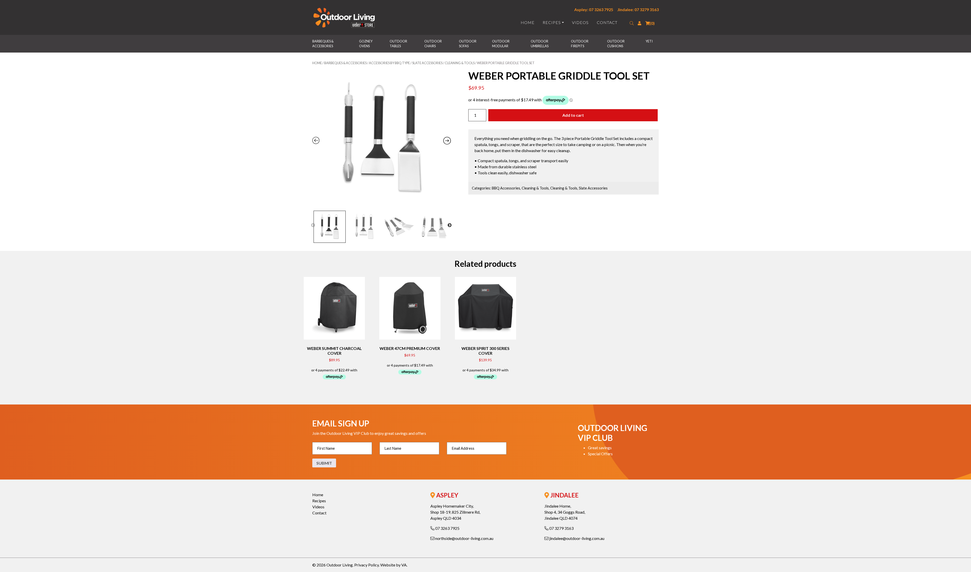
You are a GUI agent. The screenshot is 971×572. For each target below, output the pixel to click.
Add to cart (573, 115)
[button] (632, 23)
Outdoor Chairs (433, 43)
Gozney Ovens (366, 43)
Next (449, 225)
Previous (313, 225)
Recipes (552, 22)
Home (528, 22)
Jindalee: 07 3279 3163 (638, 9)
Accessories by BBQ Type (389, 63)
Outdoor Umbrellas (540, 43)
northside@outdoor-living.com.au (463, 538)
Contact (607, 22)
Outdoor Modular (501, 43)
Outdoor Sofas (468, 43)
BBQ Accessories (506, 188)
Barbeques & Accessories (323, 43)
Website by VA (393, 564)
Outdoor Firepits (580, 43)
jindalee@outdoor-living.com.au (576, 538)
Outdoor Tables (399, 43)
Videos (580, 22)
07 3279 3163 (560, 528)
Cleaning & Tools (460, 63)
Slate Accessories (427, 63)
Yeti (649, 41)
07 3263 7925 (446, 528)
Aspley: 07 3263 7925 (593, 9)
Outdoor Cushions (616, 43)
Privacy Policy (366, 564)
